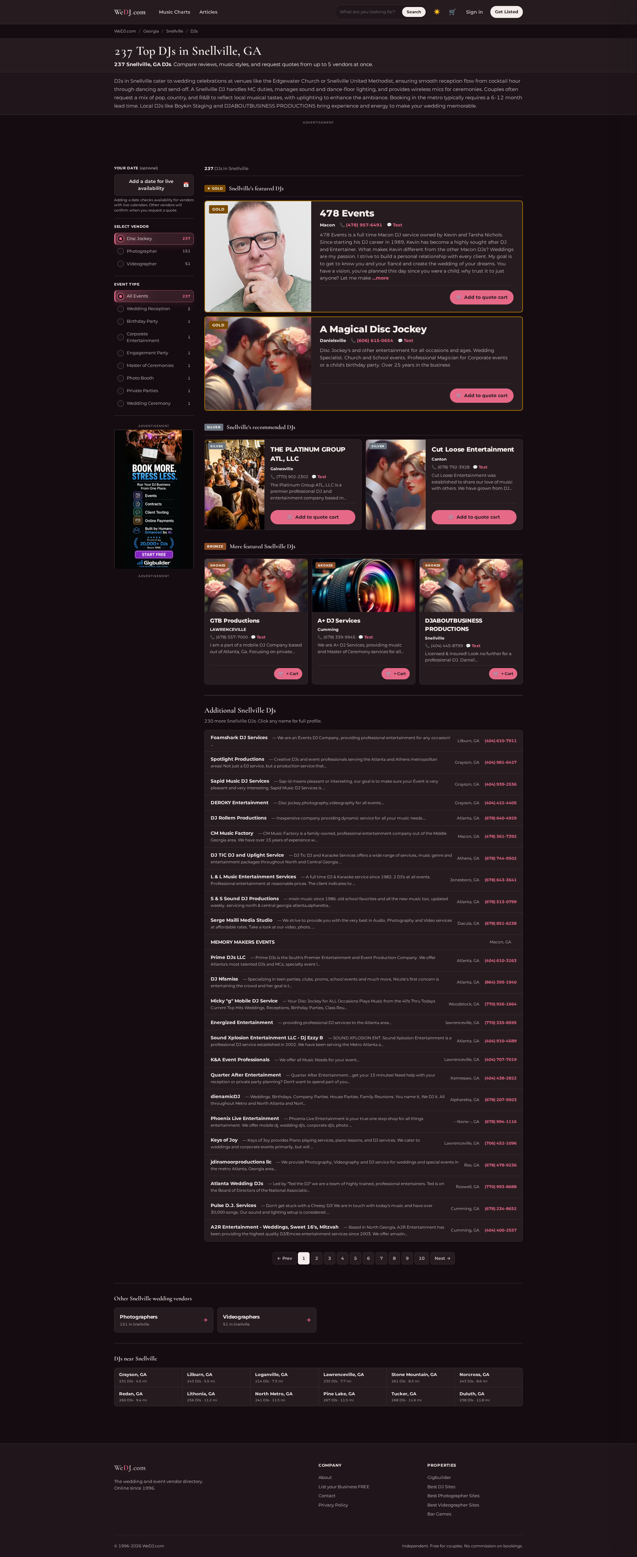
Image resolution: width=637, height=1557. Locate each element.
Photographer (142, 250)
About (325, 1477)
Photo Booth (140, 378)
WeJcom (130, 12)
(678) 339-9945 (339, 637)
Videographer (142, 263)
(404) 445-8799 (447, 645)
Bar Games (439, 1513)
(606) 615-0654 (375, 340)
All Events (137, 296)
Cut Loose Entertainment (473, 449)
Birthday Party (142, 321)
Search (414, 11)
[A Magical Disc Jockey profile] (258, 363)
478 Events (347, 213)
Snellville (174, 31)
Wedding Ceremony (149, 403)
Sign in (474, 12)
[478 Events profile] (258, 256)
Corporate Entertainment (143, 337)
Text (394, 224)
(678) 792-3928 (453, 467)
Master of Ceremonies (150, 365)
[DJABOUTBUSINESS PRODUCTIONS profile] (471, 585)
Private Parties (142, 390)
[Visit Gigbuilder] (154, 499)
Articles (208, 12)
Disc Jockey (139, 238)
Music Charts (174, 12)
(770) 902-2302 (292, 476)
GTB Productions (234, 620)
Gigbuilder (439, 1477)
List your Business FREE (344, 1486)
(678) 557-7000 (232, 637)
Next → (443, 1258)
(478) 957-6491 (364, 224)
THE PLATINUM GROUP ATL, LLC (307, 454)
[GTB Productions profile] (256, 585)
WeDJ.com (125, 31)
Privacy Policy (333, 1505)
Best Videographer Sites (453, 1505)
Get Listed (506, 11)
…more (380, 278)
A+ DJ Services (339, 620)
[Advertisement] (318, 140)
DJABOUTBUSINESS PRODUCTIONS (453, 625)
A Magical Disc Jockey (373, 329)
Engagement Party (147, 352)
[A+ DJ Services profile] (363, 585)
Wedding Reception (148, 308)
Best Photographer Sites (453, 1495)
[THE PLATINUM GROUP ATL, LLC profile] (234, 485)
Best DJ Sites (441, 1486)
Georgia (151, 31)
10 (422, 1258)
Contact (326, 1495)
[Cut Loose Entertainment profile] (396, 485)
